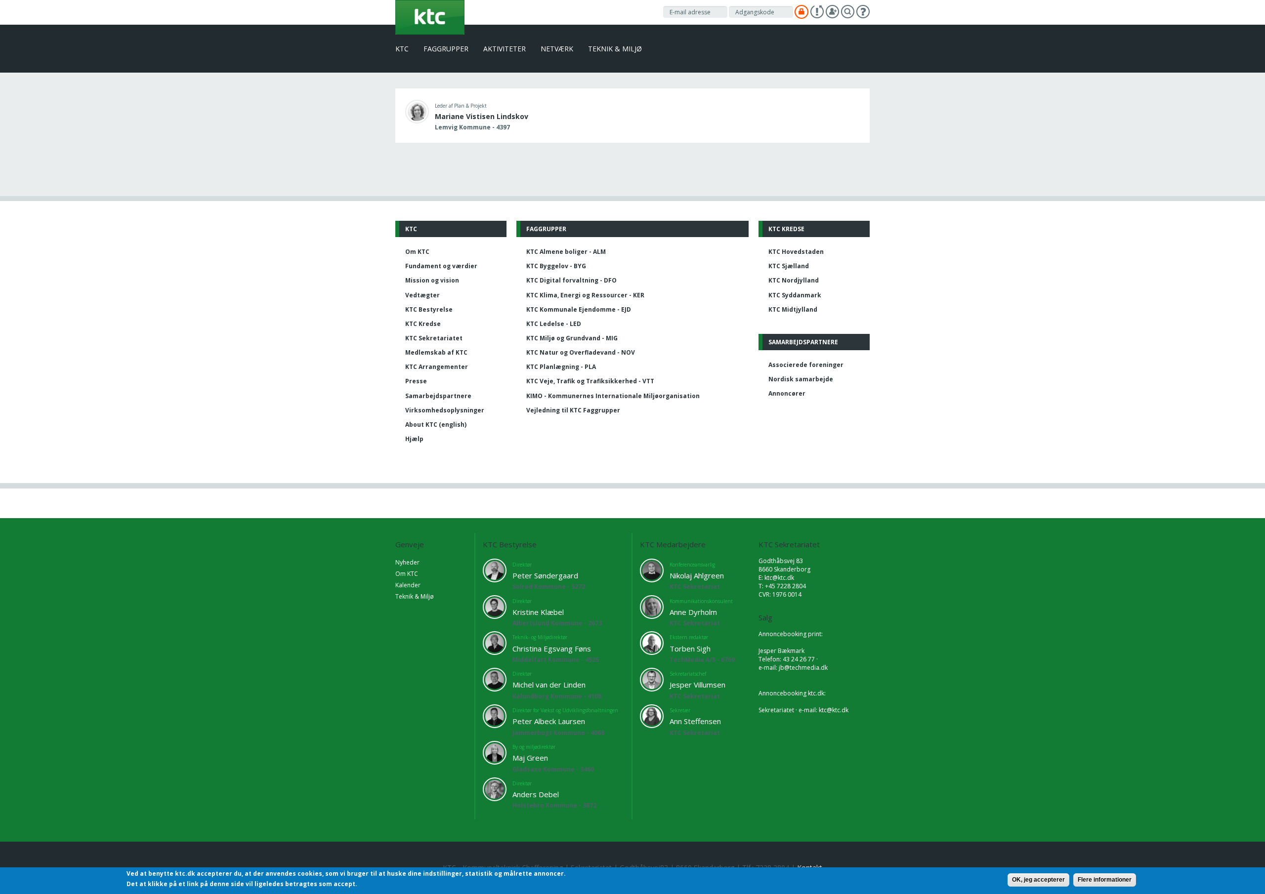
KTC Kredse (423, 324)
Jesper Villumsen (697, 685)
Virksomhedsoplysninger (444, 410)
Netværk (557, 48)
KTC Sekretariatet (434, 338)
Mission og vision (432, 280)
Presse (416, 381)
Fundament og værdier (441, 266)
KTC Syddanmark (794, 295)
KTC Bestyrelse (429, 309)
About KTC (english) (435, 424)
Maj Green (530, 758)
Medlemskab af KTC (436, 352)
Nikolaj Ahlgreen (697, 575)
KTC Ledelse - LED (553, 324)
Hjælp (414, 439)
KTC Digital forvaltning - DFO (571, 280)
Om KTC (417, 251)
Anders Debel (535, 794)
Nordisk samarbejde (800, 379)
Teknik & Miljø (615, 48)
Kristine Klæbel (538, 612)
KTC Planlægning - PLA (561, 367)
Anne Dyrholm (693, 612)
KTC (402, 48)
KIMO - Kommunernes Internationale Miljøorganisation (613, 396)
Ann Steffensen (695, 721)
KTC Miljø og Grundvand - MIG (572, 338)
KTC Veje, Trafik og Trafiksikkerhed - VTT (590, 381)
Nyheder (407, 562)
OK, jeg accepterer (1038, 879)
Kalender (408, 585)
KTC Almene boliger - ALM (566, 251)
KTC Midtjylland (792, 309)
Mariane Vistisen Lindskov (481, 116)
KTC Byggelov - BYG (556, 266)
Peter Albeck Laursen (548, 721)
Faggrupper (445, 48)
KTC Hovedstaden (796, 251)
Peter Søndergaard (545, 575)
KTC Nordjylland (793, 280)
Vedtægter (422, 295)
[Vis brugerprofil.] (417, 111)
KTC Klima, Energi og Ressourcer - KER (585, 295)
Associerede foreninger (805, 365)
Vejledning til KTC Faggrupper (573, 410)
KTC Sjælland (788, 266)
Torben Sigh (690, 648)
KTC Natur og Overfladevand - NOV (580, 352)
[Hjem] (429, 16)
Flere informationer (1105, 879)
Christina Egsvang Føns (551, 648)
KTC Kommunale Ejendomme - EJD (578, 309)
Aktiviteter (504, 48)
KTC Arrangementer (436, 367)
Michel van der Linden (549, 685)
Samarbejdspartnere (438, 396)
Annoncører (786, 393)
